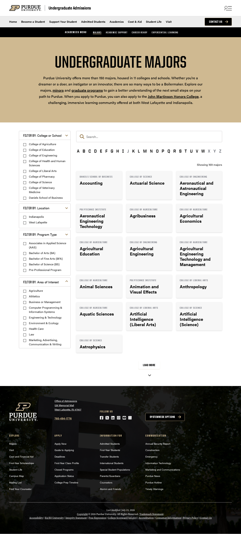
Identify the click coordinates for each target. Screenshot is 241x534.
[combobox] (149, 136)
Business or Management (45, 302)
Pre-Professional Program (45, 270)
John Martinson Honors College (173, 96)
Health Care (36, 329)
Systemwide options (162, 417)
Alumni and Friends (110, 489)
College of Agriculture (42, 144)
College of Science (40, 182)
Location (36, 208)
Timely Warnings (154, 489)
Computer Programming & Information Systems (45, 309)
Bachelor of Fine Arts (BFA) (46, 259)
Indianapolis (36, 217)
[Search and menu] (227, 8)
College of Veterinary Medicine (42, 190)
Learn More (99, 185)
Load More (149, 365)
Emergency (151, 456)
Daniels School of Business (46, 198)
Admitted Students (93, 22)
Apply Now (61, 443)
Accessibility (36, 518)
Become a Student (33, 22)
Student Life (154, 22)
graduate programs (87, 90)
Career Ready (139, 32)
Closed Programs (64, 469)
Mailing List (15, 482)
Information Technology (158, 463)
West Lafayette (38, 222)
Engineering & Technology (45, 317)
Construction (152, 450)
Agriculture (36, 291)
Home (13, 22)
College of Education (42, 150)
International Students (111, 463)
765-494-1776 (63, 418)
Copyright (82, 514)
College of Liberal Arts (43, 171)
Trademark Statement (151, 514)
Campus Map (16, 476)
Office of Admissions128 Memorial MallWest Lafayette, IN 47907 (68, 405)
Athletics (34, 296)
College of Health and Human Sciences (47, 163)
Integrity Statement (76, 518)
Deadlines (60, 456)
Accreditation (146, 518)
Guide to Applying (64, 450)
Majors (97, 32)
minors (58, 90)
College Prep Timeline (66, 482)
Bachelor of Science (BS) (44, 264)
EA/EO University (54, 518)
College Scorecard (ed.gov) (122, 518)
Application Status (64, 476)
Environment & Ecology (44, 323)
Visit (169, 22)
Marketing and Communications (162, 469)
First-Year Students (110, 450)
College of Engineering (43, 155)
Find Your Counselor (20, 489)
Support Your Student (63, 22)
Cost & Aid (135, 22)
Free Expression (97, 518)
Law (31, 334)
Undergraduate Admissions (70, 8)
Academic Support (117, 32)
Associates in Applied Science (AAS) (47, 245)
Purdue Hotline (153, 482)
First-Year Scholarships (21, 463)
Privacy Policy (190, 518)
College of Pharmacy (42, 176)
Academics (117, 22)
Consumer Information (168, 518)
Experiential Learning (165, 32)
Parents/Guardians (110, 476)
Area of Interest (41, 282)
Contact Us (215, 21)
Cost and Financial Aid (21, 456)
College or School (42, 135)
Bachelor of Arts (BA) (42, 253)
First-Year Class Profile (67, 463)
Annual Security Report (157, 443)
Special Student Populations (115, 469)
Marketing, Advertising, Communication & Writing (45, 342)
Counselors (106, 482)
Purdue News (152, 476)
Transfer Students (109, 456)
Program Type (40, 234)
